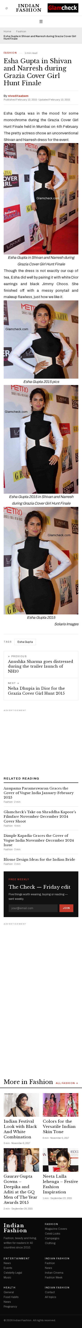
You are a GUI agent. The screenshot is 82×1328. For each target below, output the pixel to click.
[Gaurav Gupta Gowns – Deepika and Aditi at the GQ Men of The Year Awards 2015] (21, 1160)
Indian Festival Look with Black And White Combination (20, 1129)
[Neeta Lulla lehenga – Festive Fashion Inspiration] (60, 1160)
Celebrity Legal (13, 1272)
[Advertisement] (41, 741)
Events (8, 1268)
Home (7, 31)
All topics (50, 1297)
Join (66, 908)
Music (7, 1277)
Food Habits (11, 1297)
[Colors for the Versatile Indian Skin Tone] (60, 1105)
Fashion (21, 31)
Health (10, 1288)
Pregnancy (10, 1306)
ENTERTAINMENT (17, 1259)
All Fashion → (67, 1083)
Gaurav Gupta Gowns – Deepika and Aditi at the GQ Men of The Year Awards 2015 (20, 1189)
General (9, 1292)
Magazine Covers (56, 1228)
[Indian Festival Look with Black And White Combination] (21, 1105)
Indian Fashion (29, 8)
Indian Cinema (54, 1272)
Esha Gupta (25, 642)
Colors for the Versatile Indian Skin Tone (59, 1126)
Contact (50, 1292)
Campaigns (52, 1238)
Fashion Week (53, 1277)
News (7, 1263)
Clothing (50, 1243)
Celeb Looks (52, 1233)
